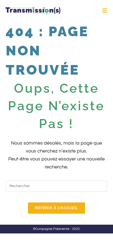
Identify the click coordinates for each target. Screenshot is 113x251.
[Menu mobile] (105, 11)
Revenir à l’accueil (56, 208)
